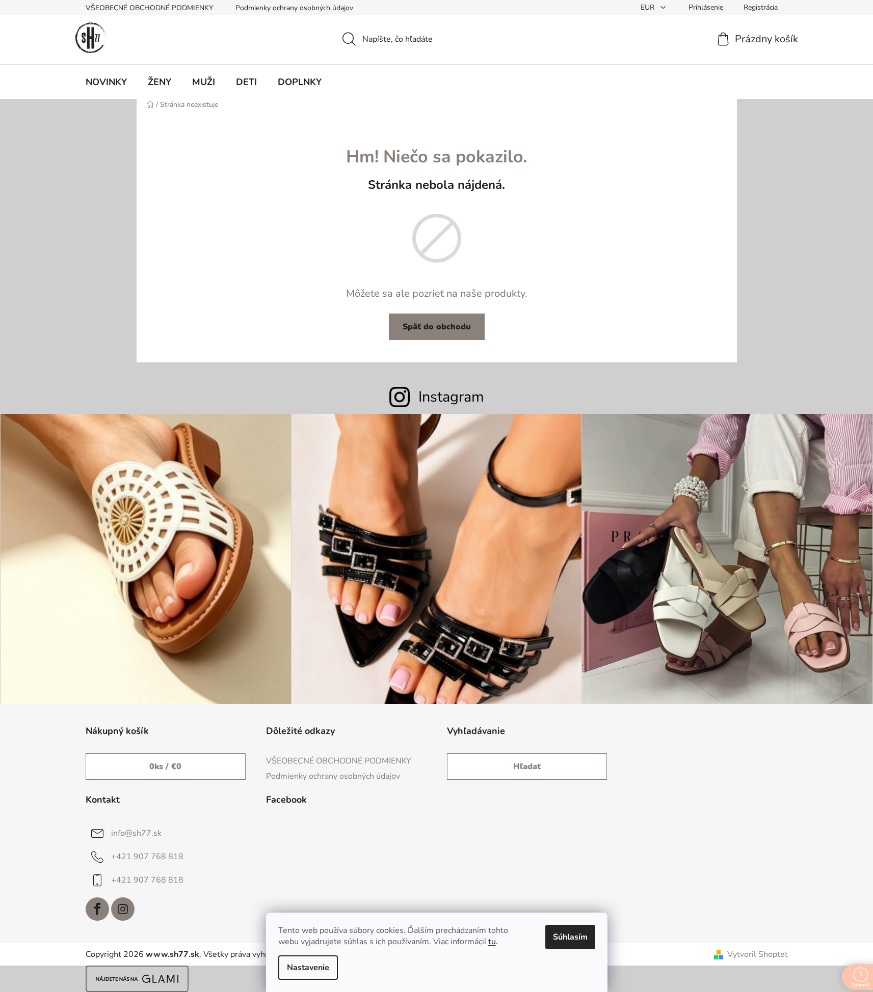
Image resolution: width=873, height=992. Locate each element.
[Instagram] (123, 909)
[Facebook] (97, 909)
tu (492, 941)
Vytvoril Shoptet (757, 954)
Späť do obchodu (437, 326)
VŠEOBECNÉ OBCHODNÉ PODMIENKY (149, 8)
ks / (165, 766)
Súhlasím (570, 937)
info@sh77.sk (136, 833)
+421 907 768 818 (147, 856)
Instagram (451, 397)
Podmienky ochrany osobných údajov (294, 8)
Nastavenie (308, 967)
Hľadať (527, 766)
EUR (648, 7)
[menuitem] (106, 82)
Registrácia (761, 7)
